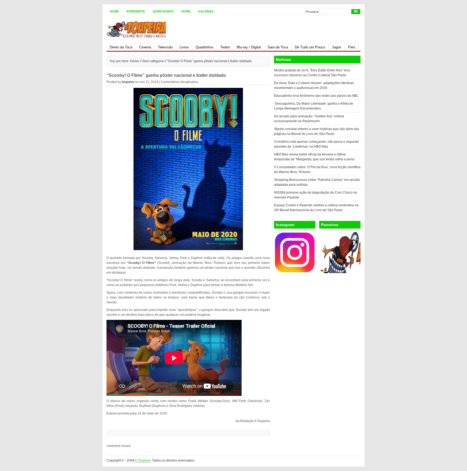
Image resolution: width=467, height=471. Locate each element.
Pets (351, 47)
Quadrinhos (205, 47)
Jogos (336, 47)
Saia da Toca (278, 47)
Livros (184, 47)
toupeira (128, 82)
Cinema (145, 47)
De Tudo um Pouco (310, 47)
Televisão (165, 47)
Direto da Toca (121, 47)
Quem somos (163, 11)
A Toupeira (143, 460)
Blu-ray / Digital (249, 47)
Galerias (206, 11)
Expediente (135, 11)
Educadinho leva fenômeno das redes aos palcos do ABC (316, 96)
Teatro (225, 47)
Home (114, 11)
